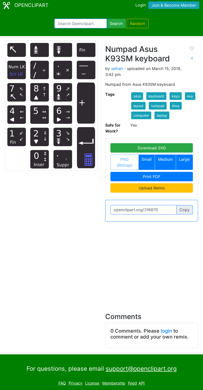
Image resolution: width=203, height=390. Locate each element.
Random (137, 23)
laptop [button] (162, 115)
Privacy (75, 383)
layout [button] (138, 106)
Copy (184, 209)
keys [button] (175, 96)
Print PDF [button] (151, 176)
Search (116, 23)
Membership (113, 383)
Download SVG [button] (152, 147)
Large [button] (184, 159)
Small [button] (147, 159)
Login (140, 4)
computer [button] (141, 115)
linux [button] (175, 106)
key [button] (190, 96)
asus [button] (137, 96)
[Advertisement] (101, 264)
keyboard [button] (156, 96)
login (166, 331)
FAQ (62, 383)
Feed (132, 383)
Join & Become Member (174, 5)
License (92, 383)
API (141, 383)
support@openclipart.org (141, 368)
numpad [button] (157, 106)
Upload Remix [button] (152, 187)
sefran (117, 68)
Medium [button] (165, 159)
